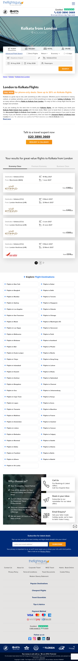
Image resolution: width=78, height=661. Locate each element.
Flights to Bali (10, 347)
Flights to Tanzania (12, 409)
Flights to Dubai (47, 284)
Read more (7, 119)
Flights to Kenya (48, 397)
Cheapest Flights (39, 590)
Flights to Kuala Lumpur (14, 353)
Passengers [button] (49, 63)
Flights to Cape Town (13, 397)
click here (42, 658)
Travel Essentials (39, 597)
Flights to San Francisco (14, 315)
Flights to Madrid (48, 459)
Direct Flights (33, 53)
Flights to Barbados (12, 434)
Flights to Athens (11, 459)
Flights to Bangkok (12, 290)
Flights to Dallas (11, 447)
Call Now (8, 92)
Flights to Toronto (48, 297)
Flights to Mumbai (11, 297)
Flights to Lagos (11, 403)
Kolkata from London (22, 77)
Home (5, 77)
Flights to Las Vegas (12, 328)
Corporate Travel (35, 567)
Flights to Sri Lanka (12, 466)
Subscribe (57, 544)
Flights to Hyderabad (49, 378)
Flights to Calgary (48, 434)
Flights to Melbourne (12, 334)
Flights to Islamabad (12, 365)
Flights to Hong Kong (49, 359)
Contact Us (8, 567)
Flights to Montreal (12, 441)
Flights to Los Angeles (13, 309)
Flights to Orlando (48, 309)
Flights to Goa (10, 390)
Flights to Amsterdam (13, 422)
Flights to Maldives (12, 415)
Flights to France (48, 415)
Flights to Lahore (48, 365)
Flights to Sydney (11, 303)
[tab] (12, 49)
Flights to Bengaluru (12, 384)
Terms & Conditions (30, 572)
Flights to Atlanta (48, 447)
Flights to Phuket (48, 347)
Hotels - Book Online (66, 567)
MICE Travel (50, 567)
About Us (20, 567)
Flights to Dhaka (48, 372)
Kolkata (11, 77)
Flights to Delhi (47, 290)
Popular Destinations (39, 583)
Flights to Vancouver (49, 328)
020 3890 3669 (39, 136)
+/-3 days (69, 53)
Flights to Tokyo (11, 359)
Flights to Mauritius (49, 409)
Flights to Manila (48, 353)
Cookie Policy (65, 572)
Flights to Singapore (49, 303)
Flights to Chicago (48, 315)
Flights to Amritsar (12, 378)
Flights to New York (12, 284)
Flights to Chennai (48, 384)
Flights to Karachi (11, 372)
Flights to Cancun (48, 428)
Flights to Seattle (48, 441)
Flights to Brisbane (12, 340)
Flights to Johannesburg (50, 390)
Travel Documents (48, 572)
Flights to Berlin (47, 453)
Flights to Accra (47, 403)
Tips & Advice (39, 604)
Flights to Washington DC (51, 322)
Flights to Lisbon (11, 428)
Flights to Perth (47, 334)
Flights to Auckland (49, 340)
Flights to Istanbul (48, 422)
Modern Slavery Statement (39, 576)
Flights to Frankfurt (12, 453)
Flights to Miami (11, 322)
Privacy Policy (45, 551)
